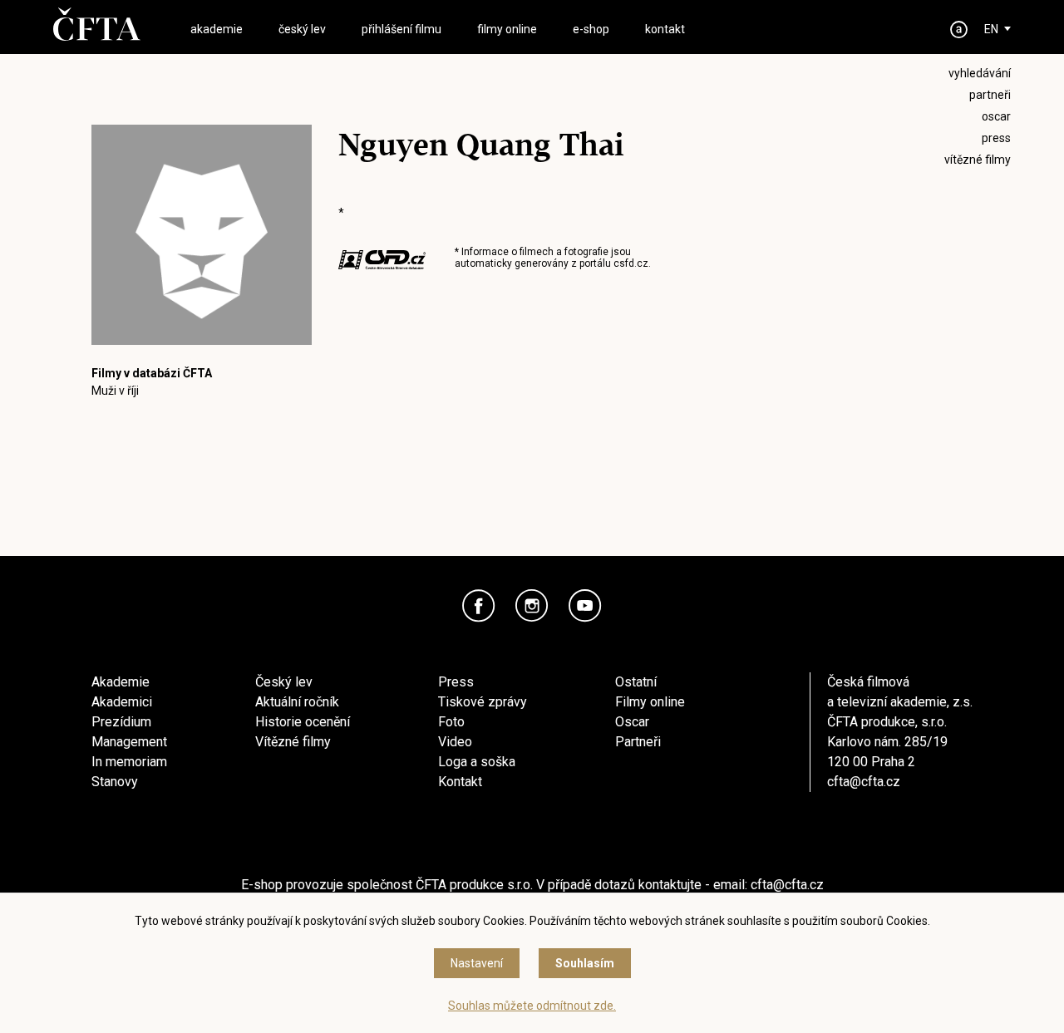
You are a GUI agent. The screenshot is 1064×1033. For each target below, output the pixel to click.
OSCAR (996, 116)
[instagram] (532, 605)
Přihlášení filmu (401, 29)
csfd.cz (630, 263)
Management (129, 742)
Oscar (632, 722)
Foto (451, 722)
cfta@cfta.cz (863, 782)
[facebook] (478, 605)
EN (991, 29)
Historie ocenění (302, 722)
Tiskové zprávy (482, 702)
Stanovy (114, 782)
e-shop (591, 29)
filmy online (507, 29)
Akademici (121, 702)
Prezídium (121, 722)
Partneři (638, 742)
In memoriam (129, 762)
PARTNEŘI (990, 94)
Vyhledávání (979, 73)
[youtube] (585, 605)
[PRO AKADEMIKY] (959, 29)
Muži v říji (115, 390)
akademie (216, 29)
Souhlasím (584, 963)
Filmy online (650, 702)
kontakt (665, 29)
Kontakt (460, 782)
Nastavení (477, 963)
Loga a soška (476, 762)
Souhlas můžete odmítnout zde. (532, 1005)
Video (455, 742)
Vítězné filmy (293, 742)
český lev (302, 29)
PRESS (996, 138)
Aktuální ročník (297, 702)
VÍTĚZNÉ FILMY (977, 159)
